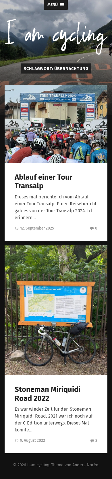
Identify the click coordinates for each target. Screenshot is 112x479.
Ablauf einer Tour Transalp (43, 182)
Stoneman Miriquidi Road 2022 (47, 394)
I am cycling (38, 465)
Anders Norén (85, 465)
